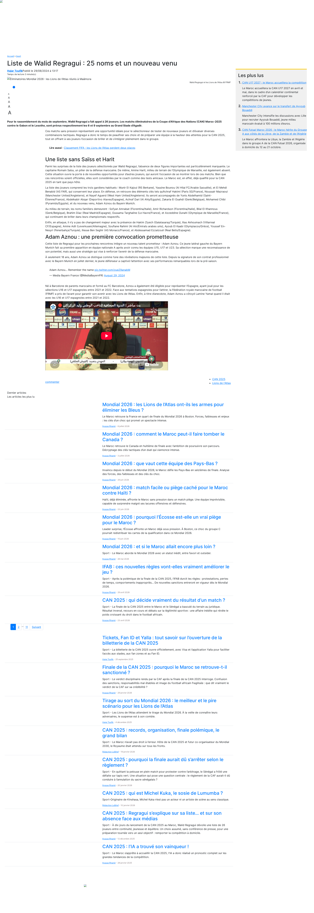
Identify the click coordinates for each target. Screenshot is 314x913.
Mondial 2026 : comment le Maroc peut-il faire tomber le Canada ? (163, 436)
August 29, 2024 (114, 275)
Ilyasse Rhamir (109, 426)
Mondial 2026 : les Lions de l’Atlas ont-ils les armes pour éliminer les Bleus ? (163, 407)
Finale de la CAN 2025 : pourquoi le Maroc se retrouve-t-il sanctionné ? (164, 669)
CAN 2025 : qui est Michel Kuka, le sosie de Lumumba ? (162, 793)
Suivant (36, 627)
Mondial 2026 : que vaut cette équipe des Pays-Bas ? (160, 463)
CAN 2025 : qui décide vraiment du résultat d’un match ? (163, 600)
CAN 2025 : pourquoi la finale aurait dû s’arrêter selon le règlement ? (162, 762)
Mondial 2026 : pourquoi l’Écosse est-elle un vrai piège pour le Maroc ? (161, 519)
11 (27, 627)
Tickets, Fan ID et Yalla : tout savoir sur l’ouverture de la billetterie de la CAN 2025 (162, 640)
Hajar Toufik (15, 70)
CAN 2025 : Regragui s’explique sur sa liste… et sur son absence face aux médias (162, 815)
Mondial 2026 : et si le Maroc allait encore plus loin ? (158, 546)
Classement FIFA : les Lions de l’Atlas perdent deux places (99, 147)
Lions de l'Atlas (221, 383)
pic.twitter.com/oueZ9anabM (112, 269)
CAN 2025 (218, 379)
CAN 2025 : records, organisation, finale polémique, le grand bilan (160, 732)
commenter (52, 382)
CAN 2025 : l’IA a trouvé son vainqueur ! (145, 846)
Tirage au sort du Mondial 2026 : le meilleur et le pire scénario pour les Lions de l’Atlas (159, 703)
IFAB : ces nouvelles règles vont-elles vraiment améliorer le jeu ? (165, 569)
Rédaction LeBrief (110, 751)
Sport (18, 56)
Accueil (10, 56)
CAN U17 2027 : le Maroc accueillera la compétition (274, 82)
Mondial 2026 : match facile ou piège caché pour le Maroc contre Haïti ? (165, 490)
